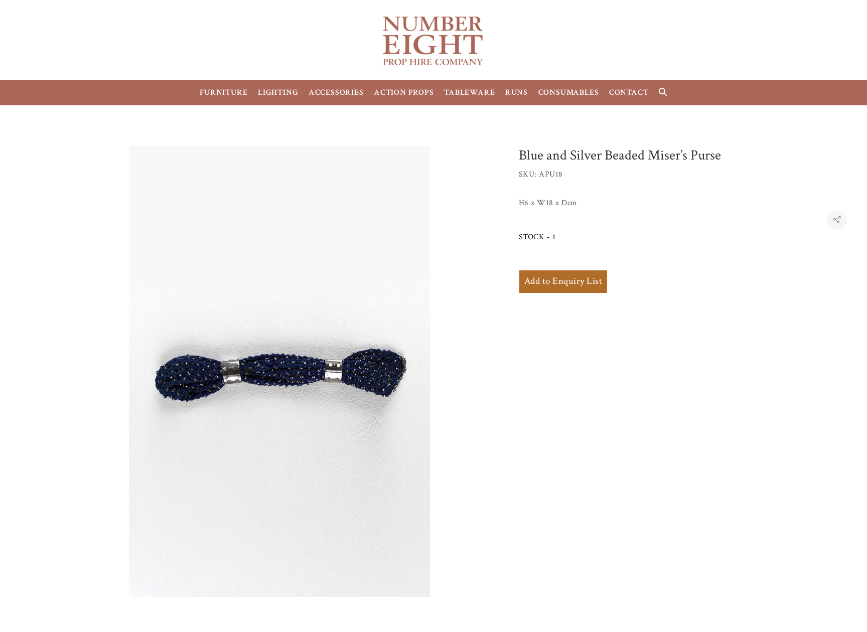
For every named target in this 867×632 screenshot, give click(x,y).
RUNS (516, 92)
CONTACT (629, 92)
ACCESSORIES (336, 92)
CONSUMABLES (568, 92)
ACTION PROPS (404, 92)
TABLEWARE (469, 92)
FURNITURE (223, 92)
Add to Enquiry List (563, 281)
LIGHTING (278, 92)
